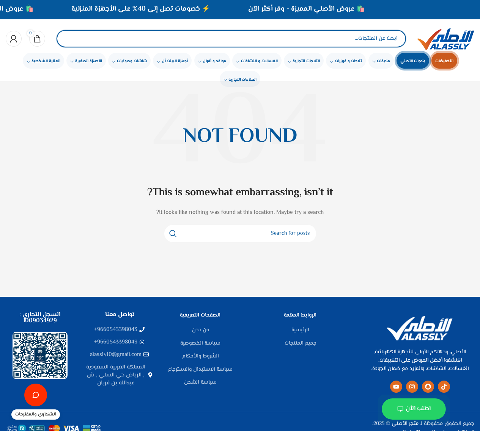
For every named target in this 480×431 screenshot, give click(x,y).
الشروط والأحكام (200, 356)
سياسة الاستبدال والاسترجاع (200, 370)
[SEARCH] (173, 233)
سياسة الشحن (200, 383)
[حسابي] (13, 38)
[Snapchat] (428, 387)
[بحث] (68, 39)
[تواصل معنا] (35, 395)
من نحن (200, 330)
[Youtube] (396, 387)
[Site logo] (445, 38)
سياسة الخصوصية (200, 344)
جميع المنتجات (300, 344)
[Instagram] (412, 387)
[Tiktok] (444, 387)
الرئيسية (300, 330)
